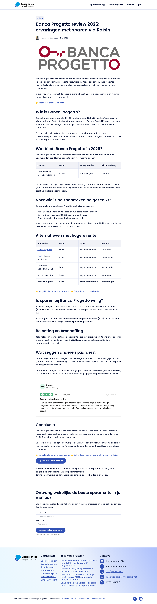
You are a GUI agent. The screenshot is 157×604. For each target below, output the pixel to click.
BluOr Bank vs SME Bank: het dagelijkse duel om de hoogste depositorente (79, 584)
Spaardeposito (116, 4)
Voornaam (40, 520)
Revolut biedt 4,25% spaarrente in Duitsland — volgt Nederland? (77, 570)
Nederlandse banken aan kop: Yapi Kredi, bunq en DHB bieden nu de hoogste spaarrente (77, 577)
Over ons (65, 599)
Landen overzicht (49, 580)
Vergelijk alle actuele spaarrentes (54, 291)
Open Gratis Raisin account (51, 460)
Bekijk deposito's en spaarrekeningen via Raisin (96, 455)
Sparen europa (48, 570)
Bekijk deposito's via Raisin (86, 291)
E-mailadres (41, 513)
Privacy (73, 599)
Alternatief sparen (49, 573)
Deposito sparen (49, 564)
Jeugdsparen (47, 567)
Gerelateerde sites (98, 599)
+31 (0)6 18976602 (114, 571)
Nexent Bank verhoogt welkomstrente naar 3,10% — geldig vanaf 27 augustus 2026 (79, 563)
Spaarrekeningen (49, 560)
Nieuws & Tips (134, 4)
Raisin (40, 256)
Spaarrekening (97, 4)
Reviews (40, 18)
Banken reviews (48, 576)
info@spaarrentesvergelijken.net (121, 577)
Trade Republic (44, 249)
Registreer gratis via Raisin (51, 102)
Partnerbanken (83, 599)
